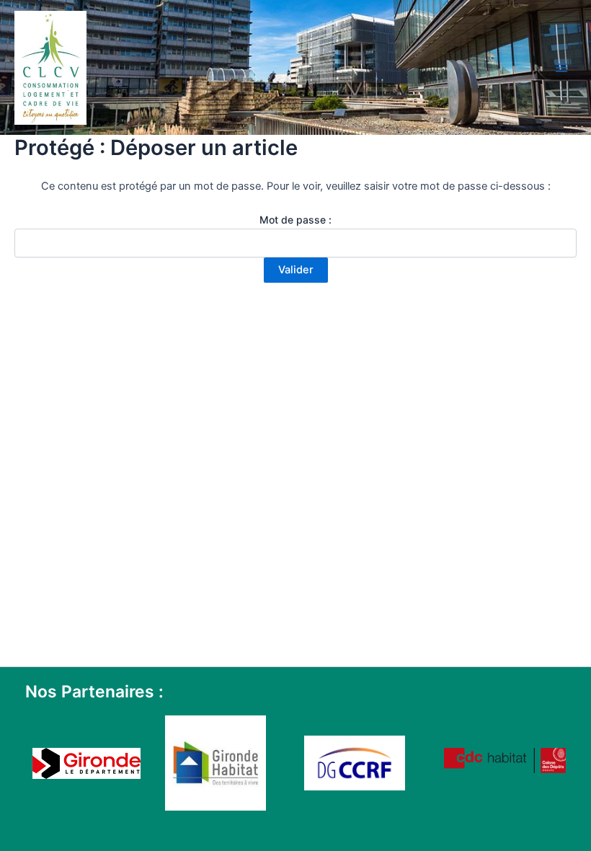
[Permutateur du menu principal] (561, 68)
